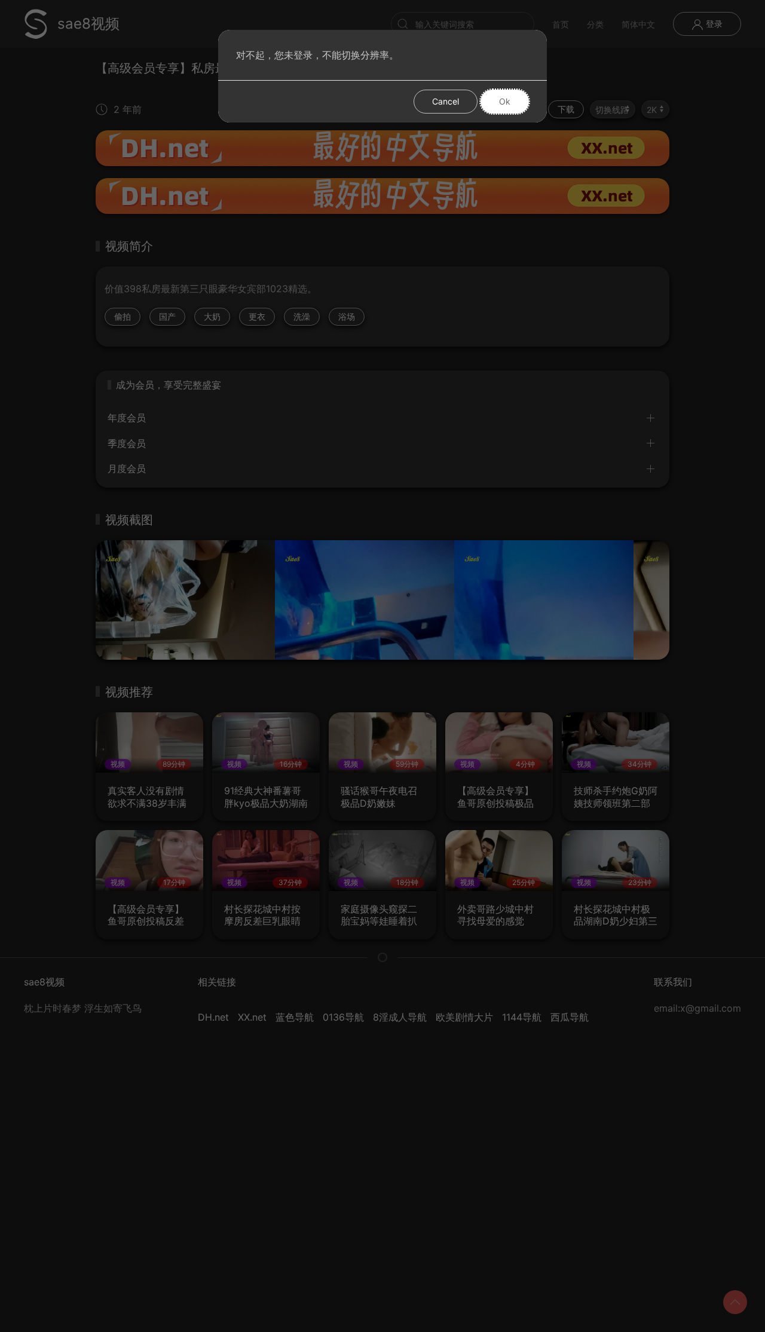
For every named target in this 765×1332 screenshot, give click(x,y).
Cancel (445, 101)
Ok (504, 101)
